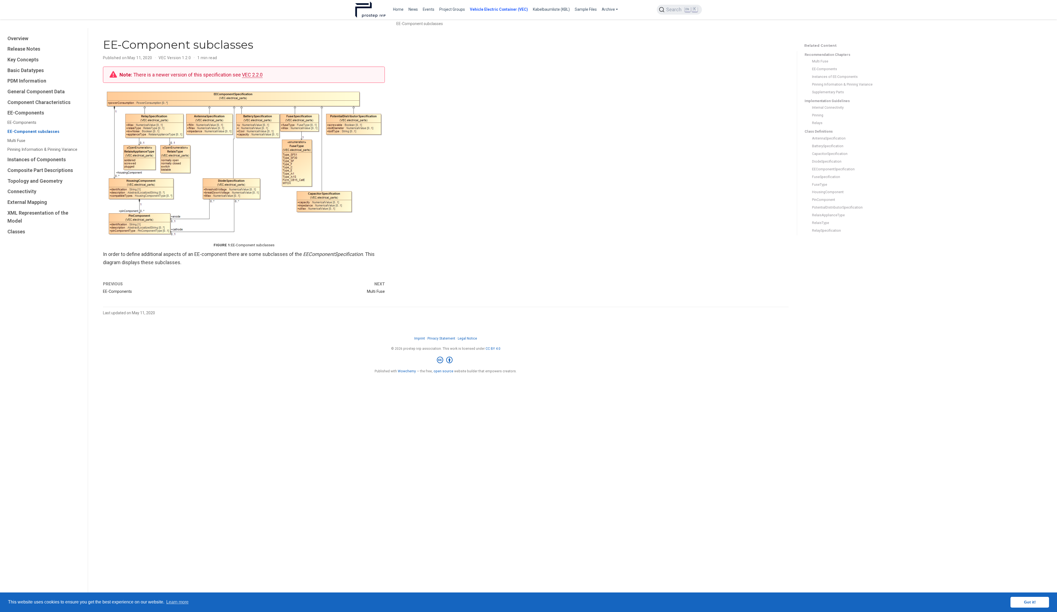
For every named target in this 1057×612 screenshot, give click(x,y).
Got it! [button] (1030, 602)
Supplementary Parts (828, 92)
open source (443, 371)
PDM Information (26, 81)
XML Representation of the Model (37, 217)
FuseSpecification (826, 177)
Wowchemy (407, 371)
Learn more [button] (177, 602)
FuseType (819, 184)
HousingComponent (828, 192)
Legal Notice (467, 338)
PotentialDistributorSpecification (837, 207)
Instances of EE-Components (835, 77)
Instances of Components (36, 159)
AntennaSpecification (829, 138)
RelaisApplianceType (828, 215)
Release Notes (23, 49)
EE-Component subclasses (33, 131)
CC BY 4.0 (493, 349)
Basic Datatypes (25, 70)
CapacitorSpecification (830, 154)
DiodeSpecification (826, 161)
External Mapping (27, 202)
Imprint (419, 338)
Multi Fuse (16, 140)
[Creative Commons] (446, 360)
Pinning (817, 115)
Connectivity (21, 191)
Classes (16, 231)
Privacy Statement (441, 338)
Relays (817, 123)
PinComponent (823, 200)
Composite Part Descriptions (40, 170)
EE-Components (25, 113)
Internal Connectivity (828, 107)
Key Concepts (23, 59)
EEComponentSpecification (833, 169)
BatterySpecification (827, 146)
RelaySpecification (826, 230)
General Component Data (36, 91)
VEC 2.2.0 (252, 75)
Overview (17, 38)
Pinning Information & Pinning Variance (42, 149)
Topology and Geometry (34, 181)
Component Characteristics (38, 102)
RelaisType (820, 223)
